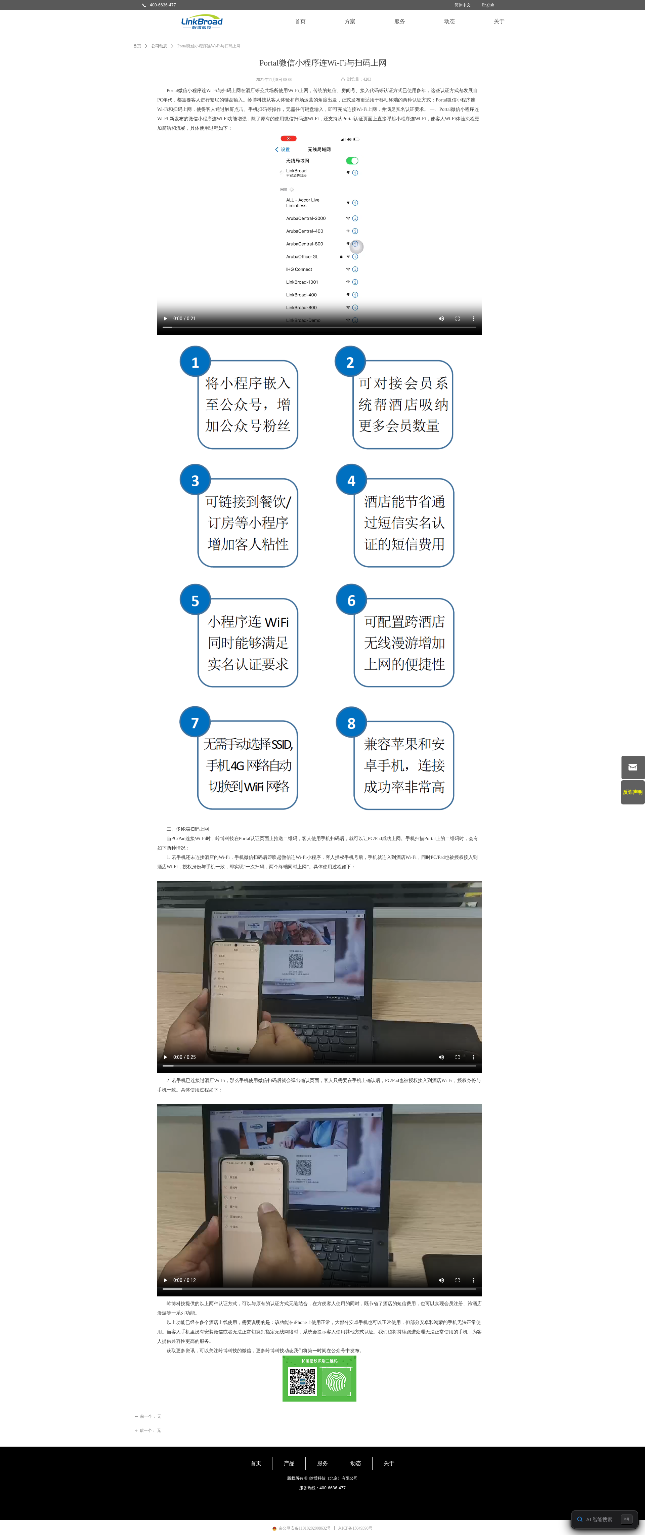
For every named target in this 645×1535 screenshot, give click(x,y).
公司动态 (159, 46)
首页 (137, 46)
